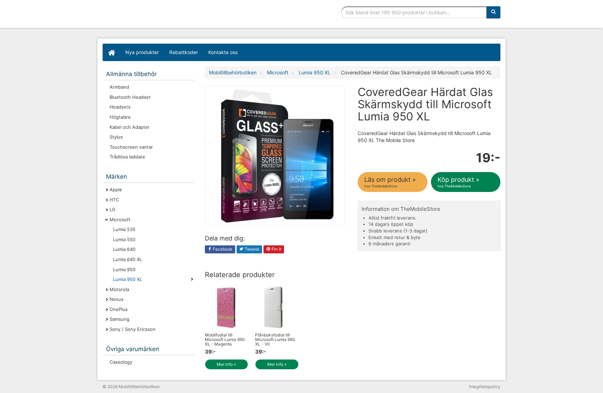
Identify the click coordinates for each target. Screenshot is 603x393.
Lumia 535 (124, 229)
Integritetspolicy (484, 386)
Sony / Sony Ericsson (133, 329)
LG (113, 209)
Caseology (121, 362)
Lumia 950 (124, 269)
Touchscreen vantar (131, 147)
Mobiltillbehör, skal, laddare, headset (155, 15)
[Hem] (111, 52)
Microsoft (120, 219)
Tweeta (251, 249)
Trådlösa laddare (127, 157)
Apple (116, 189)
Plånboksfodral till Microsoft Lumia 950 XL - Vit (275, 339)
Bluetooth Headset (130, 97)
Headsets (120, 107)
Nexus (117, 299)
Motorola (119, 289)
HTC (114, 199)
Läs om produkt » (390, 182)
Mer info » (226, 364)
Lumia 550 (124, 239)
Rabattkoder (183, 52)
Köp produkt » (458, 182)
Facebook (222, 249)
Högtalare (120, 117)
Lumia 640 (124, 249)
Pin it (275, 249)
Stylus (116, 137)
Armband (119, 87)
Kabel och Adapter (130, 127)
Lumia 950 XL (127, 279)
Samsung (119, 319)
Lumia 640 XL (127, 259)
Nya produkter (142, 52)
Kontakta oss (223, 52)
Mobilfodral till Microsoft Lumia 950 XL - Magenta (225, 339)
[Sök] (493, 12)
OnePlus (119, 309)
